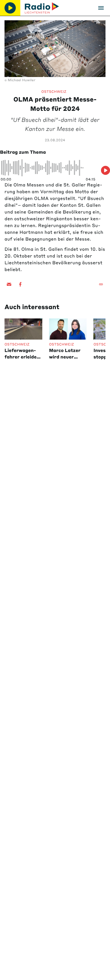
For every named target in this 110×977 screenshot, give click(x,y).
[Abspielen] (10, 8)
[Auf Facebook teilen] (20, 284)
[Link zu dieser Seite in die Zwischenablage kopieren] (100, 284)
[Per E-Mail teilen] (9, 284)
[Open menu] (100, 7)
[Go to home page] (42, 8)
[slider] (48, 167)
